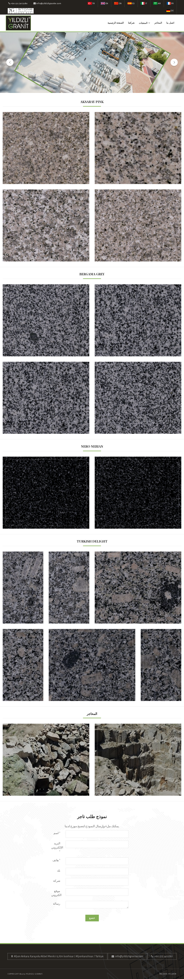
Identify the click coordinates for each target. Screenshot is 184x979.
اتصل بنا (170, 23)
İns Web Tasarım (168, 974)
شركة (56, 880)
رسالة (56, 903)
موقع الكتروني (56, 893)
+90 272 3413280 (163, 956)
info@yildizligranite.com (129, 956)
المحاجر (158, 23)
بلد (58, 870)
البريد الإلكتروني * (57, 847)
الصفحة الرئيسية (116, 23)
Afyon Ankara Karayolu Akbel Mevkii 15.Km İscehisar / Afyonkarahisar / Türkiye (59, 956)
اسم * (57, 833)
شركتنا (131, 23)
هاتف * (56, 860)
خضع (92, 918)
